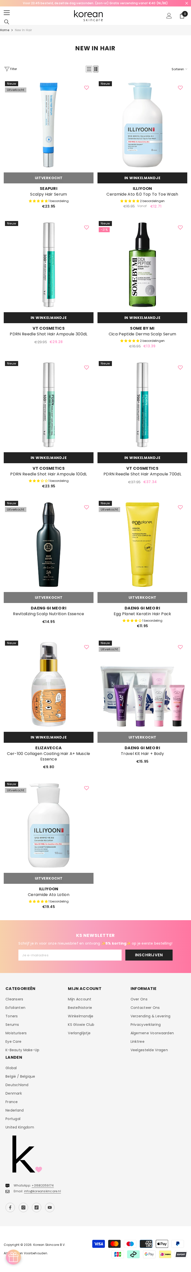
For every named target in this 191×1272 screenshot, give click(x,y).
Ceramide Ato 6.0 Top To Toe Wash (142, 194)
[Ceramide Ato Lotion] (49, 825)
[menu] (7, 13)
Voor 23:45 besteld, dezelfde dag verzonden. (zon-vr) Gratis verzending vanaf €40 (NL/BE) (95, 3)
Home (4, 30)
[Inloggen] (169, 15)
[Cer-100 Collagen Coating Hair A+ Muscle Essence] (49, 684)
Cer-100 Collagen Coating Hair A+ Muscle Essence (48, 756)
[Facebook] (10, 1207)
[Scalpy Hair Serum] (49, 125)
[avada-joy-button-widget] (13, 1257)
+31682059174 (43, 1185)
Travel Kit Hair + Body (142, 753)
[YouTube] (49, 1207)
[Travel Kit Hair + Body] (142, 684)
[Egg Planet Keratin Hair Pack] (142, 545)
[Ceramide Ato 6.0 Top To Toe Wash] (142, 125)
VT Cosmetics (49, 328)
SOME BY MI (142, 328)
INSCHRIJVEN (149, 955)
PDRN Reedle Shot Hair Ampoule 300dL (48, 334)
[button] (89, 69)
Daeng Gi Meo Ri (48, 608)
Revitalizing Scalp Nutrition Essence (48, 614)
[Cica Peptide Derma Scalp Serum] (142, 265)
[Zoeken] (7, 22)
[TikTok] (36, 1207)
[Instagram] (23, 1207)
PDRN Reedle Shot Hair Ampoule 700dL (142, 474)
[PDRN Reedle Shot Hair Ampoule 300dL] (49, 265)
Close (187, 3)
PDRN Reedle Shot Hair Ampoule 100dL (48, 474)
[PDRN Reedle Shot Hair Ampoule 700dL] (142, 405)
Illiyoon (142, 188)
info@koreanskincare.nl (42, 1191)
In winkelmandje (142, 177)
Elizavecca (48, 748)
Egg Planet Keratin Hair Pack (142, 614)
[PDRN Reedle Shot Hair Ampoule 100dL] (49, 405)
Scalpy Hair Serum (48, 194)
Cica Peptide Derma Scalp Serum (142, 334)
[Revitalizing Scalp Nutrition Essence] (49, 545)
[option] (95, 3)
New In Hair (23, 30)
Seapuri (48, 188)
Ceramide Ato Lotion (48, 895)
